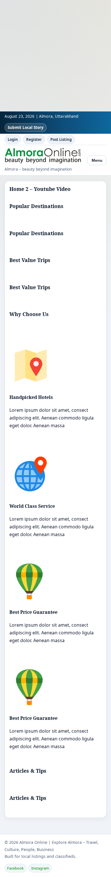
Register (34, 139)
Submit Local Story (26, 127)
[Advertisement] (55, 55)
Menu (97, 160)
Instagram (40, 868)
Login (13, 139)
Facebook (15, 868)
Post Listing (61, 139)
